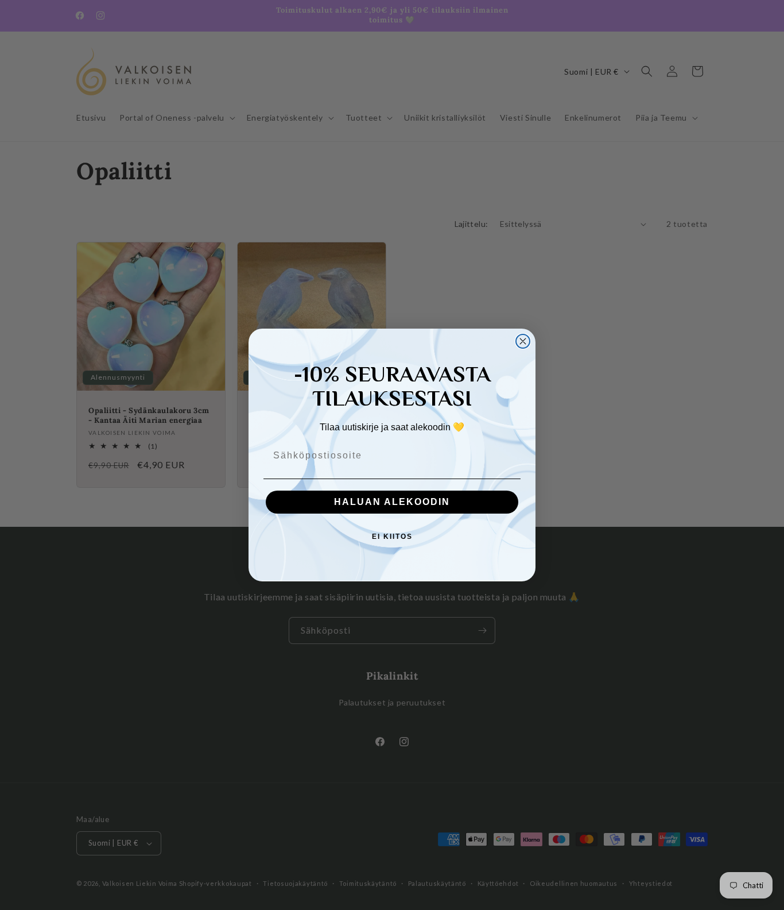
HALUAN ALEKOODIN (392, 502)
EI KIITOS (392, 537)
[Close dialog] (523, 341)
